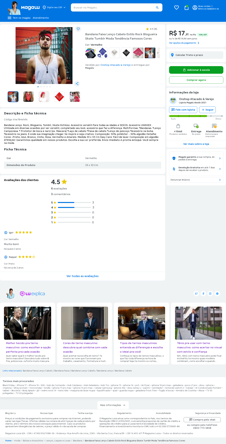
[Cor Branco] (114, 53)
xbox (201, 385)
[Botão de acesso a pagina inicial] (23, 7)
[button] (157, 8)
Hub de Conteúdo (56, 385)
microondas (36, 388)
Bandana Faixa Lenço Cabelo (37, 371)
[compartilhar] (77, 84)
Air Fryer (145, 385)
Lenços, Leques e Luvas (58, 441)
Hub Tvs (105, 385)
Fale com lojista (185, 109)
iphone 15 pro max (82, 388)
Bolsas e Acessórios (33, 441)
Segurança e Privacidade (208, 413)
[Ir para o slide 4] (46, 86)
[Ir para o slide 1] (38, 86)
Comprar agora (196, 80)
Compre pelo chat (204, 419)
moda (17, 441)
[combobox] (116, 7)
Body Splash (29, 390)
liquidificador (104, 390)
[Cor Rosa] (138, 53)
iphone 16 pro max (161, 385)
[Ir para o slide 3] (44, 86)
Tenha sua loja (85, 413)
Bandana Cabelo (123, 371)
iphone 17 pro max (61, 388)
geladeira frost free (146, 390)
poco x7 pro (191, 385)
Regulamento (124, 413)
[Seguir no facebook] (203, 293)
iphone (209, 385)
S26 (43, 385)
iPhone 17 (22, 385)
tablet (6, 390)
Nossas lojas (46, 413)
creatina (7, 388)
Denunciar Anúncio (180, 180)
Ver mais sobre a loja (196, 144)
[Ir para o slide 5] (49, 86)
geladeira (178, 385)
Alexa (201, 390)
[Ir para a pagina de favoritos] (176, 7)
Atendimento (41, 18)
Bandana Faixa (61, 371)
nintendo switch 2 (174, 388)
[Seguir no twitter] (196, 293)
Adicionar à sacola (198, 70)
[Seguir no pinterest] (217, 293)
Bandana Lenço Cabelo (83, 371)
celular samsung (103, 388)
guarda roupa (126, 390)
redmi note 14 (48, 390)
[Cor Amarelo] (90, 53)
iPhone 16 (34, 385)
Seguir (209, 109)
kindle (47, 388)
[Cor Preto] (126, 53)
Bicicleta (16, 390)
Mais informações (110, 405)
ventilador (157, 388)
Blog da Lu (10, 413)
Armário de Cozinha (186, 390)
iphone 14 (128, 385)
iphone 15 (116, 385)
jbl (38, 390)
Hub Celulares (74, 385)
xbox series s (134, 388)
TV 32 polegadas (24, 393)
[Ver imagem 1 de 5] (44, 55)
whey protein (20, 388)
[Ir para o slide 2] (41, 86)
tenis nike (63, 390)
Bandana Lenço (105, 371)
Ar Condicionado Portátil (208, 388)
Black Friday (9, 385)
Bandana (77, 441)
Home (8, 441)
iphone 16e (119, 388)
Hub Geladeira (91, 385)
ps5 (137, 385)
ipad (115, 390)
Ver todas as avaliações (83, 276)
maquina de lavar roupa (82, 390)
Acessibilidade (163, 413)
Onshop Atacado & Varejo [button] (115, 65)
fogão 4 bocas (166, 390)
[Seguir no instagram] (210, 293)
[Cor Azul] (102, 53)
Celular (189, 388)
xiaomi (146, 388)
